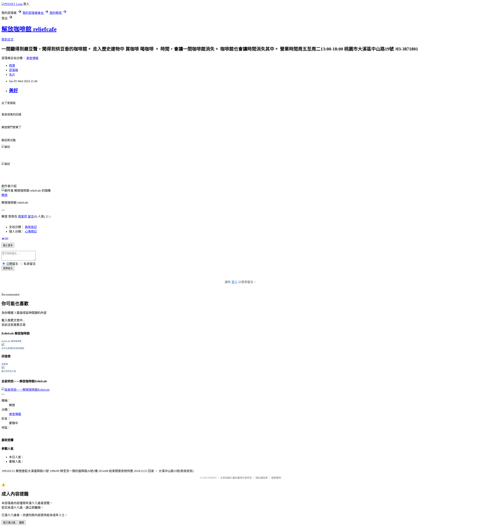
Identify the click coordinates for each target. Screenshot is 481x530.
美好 (13, 90)
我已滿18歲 (9, 522)
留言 (31, 216)
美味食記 (31, 227)
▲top (5, 238)
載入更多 (8, 245)
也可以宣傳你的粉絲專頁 (13, 348)
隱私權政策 (262, 477)
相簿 (12, 65)
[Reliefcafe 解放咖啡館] (3, 344)
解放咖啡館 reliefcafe (29, 29)
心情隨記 (31, 231)
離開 (21, 522)
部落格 (13, 70)
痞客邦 (22, 216)
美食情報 (32, 58)
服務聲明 (276, 477)
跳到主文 (8, 39)
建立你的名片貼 (9, 371)
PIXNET (212, 477)
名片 (12, 74)
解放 (5, 195)
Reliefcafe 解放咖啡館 (11, 341)
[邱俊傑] (3, 367)
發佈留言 (8, 268)
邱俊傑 (5, 364)
